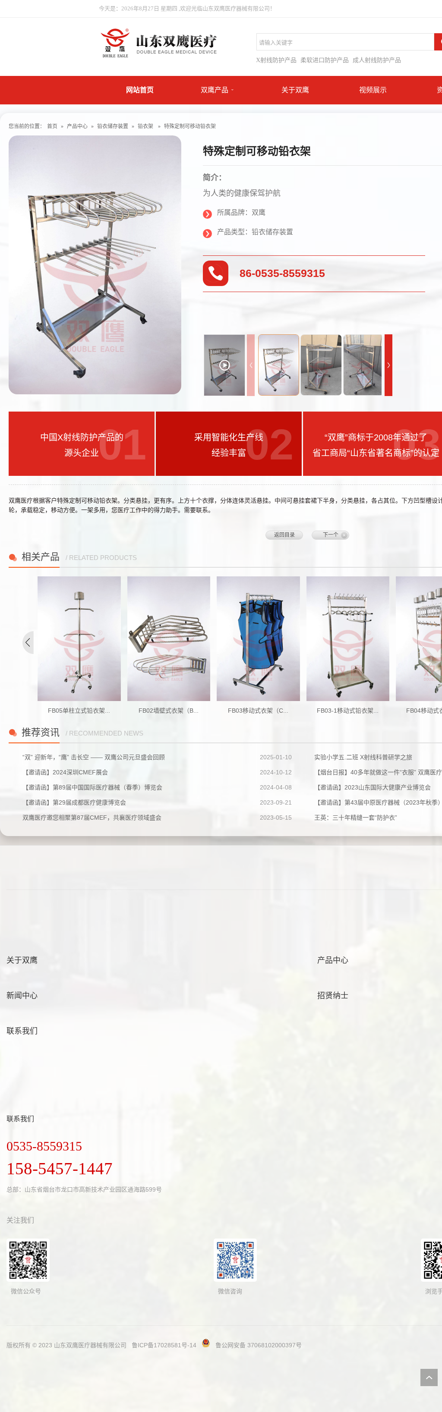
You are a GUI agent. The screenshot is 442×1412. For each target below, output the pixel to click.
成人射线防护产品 (377, 60)
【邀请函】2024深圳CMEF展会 (65, 772)
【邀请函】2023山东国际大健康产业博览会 (372, 787)
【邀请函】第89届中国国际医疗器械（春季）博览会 (92, 787)
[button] (388, 365)
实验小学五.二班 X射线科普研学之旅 (363, 757)
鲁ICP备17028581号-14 (164, 1345)
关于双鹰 (295, 90)
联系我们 (22, 1031)
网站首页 (140, 90)
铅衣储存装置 (112, 126)
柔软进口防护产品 (324, 60)
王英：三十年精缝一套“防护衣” (355, 817)
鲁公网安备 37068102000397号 (258, 1345)
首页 (52, 126)
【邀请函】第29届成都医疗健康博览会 (74, 802)
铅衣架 (145, 126)
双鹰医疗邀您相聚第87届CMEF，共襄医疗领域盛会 (91, 817)
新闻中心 (22, 995)
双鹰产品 (214, 90)
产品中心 (77, 126)
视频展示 (373, 90)
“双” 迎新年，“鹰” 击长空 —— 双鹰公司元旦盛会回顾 (93, 757)
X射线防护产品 (276, 60)
